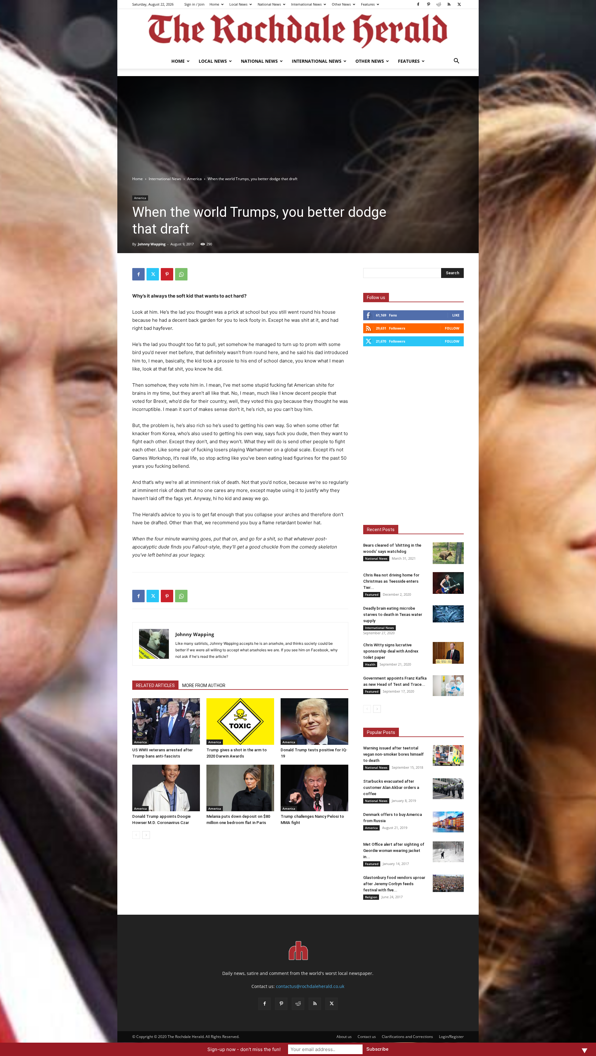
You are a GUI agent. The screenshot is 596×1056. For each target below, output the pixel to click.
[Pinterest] (428, 4)
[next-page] (146, 835)
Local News (238, 4)
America (194, 178)
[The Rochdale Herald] (298, 31)
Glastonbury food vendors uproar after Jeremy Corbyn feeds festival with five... (394, 883)
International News (306, 4)
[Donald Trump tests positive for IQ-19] (314, 721)
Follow (452, 328)
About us (344, 1036)
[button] (456, 62)
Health (370, 664)
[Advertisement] (298, 129)
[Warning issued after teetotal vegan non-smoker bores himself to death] (448, 755)
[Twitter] (459, 4)
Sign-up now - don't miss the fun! (244, 1049)
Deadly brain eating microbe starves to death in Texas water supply (392, 614)
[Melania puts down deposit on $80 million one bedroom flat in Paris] (240, 788)
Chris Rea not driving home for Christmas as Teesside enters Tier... (391, 581)
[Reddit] (438, 4)
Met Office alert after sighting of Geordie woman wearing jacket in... (393, 850)
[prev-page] (136, 835)
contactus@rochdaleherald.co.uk (310, 986)
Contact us (367, 1036)
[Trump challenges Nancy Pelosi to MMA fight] (314, 788)
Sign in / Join (194, 4)
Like (455, 315)
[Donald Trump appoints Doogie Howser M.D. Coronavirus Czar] (166, 788)
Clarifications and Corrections (407, 1036)
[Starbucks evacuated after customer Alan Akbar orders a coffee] (448, 788)
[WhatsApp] (181, 274)
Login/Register (451, 1036)
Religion (371, 897)
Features (368, 4)
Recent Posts (381, 529)
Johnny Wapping (151, 244)
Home (214, 4)
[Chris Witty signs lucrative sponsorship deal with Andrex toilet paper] (448, 653)
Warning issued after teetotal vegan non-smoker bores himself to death (393, 754)
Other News (341, 4)
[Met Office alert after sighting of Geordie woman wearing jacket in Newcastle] (448, 851)
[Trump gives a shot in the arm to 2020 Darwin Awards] (240, 721)
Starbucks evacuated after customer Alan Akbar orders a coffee (391, 787)
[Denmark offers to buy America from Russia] (448, 822)
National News (269, 4)
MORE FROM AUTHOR (203, 685)
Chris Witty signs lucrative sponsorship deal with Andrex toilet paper (390, 651)
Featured (371, 594)
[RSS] (449, 4)
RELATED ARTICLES (155, 685)
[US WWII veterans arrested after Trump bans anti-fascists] (166, 721)
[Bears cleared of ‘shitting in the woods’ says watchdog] (448, 553)
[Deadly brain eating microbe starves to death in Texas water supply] (448, 613)
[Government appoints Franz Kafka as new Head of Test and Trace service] (448, 685)
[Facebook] (418, 4)
